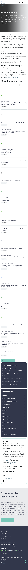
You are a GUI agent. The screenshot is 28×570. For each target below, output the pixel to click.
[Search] (17, 2)
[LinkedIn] (7, 550)
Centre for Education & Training (8, 545)
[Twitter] (3, 550)
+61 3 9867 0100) (12, 462)
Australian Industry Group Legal (8, 542)
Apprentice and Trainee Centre (8, 544)
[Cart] (22, 2)
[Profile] (20, 2)
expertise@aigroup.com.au (11, 77)
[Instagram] (19, 550)
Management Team (5, 531)
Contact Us (3, 538)
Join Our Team (4, 533)
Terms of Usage (4, 559)
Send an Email (9, 464)
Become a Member (5, 535)
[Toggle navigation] (26, 2)
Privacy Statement (4, 560)
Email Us (7, 481)
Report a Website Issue (6, 536)
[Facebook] (13, 550)
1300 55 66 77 (6, 460)
